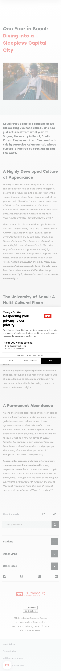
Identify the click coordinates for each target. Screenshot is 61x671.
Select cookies (30, 360)
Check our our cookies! (14, 349)
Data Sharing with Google (15, 346)
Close (10, 360)
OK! (51, 360)
